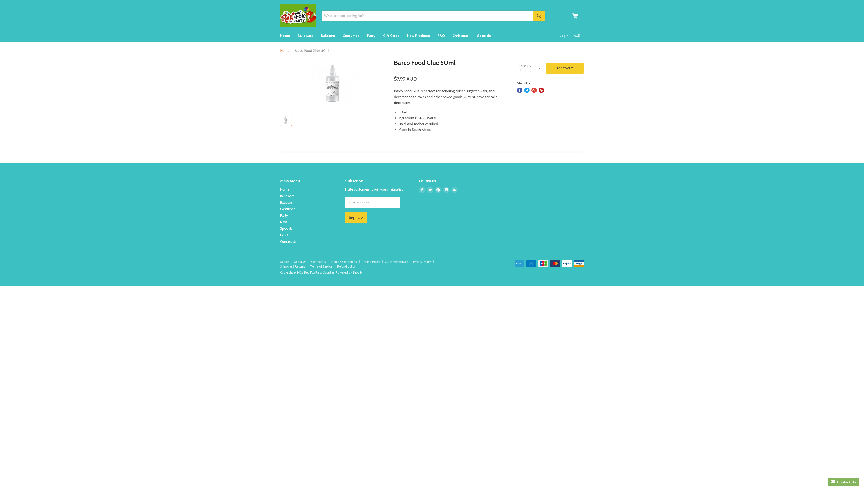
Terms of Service (321, 266)
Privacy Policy (422, 261)
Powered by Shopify (349, 272)
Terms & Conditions (344, 261)
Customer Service (396, 261)
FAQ (441, 36)
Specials (484, 36)
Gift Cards (391, 36)
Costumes (351, 36)
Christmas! (461, 36)
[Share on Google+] (534, 90)
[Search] (539, 16)
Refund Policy (371, 261)
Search (284, 261)
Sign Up (356, 217)
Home (285, 36)
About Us (300, 261)
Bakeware (305, 36)
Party (371, 36)
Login (564, 36)
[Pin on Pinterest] (541, 90)
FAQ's (284, 235)
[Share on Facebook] (519, 90)
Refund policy (346, 266)
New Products (418, 36)
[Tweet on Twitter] (527, 90)
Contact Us (288, 242)
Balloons (328, 36)
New (283, 222)
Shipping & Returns (292, 266)
